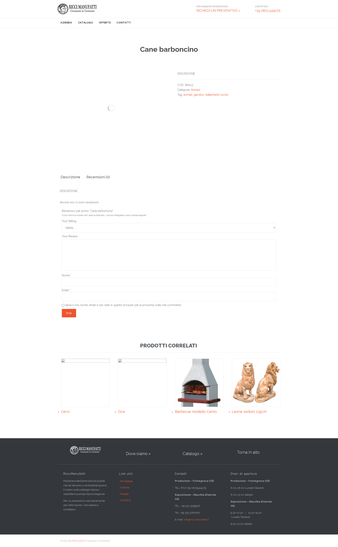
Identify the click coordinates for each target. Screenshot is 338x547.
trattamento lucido (216, 94)
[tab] (70, 177)
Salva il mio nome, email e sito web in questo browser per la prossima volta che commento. (123, 305)
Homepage (126, 481)
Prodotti (124, 494)
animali (187, 94)
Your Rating (69, 221)
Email (66, 290)
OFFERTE (125, 500)
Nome (66, 275)
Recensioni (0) (98, 177)
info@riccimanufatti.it (196, 519)
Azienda (124, 487)
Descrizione (70, 177)
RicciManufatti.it (77, 540)
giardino (199, 94)
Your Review (69, 236)
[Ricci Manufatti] (77, 9)
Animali (195, 89)
